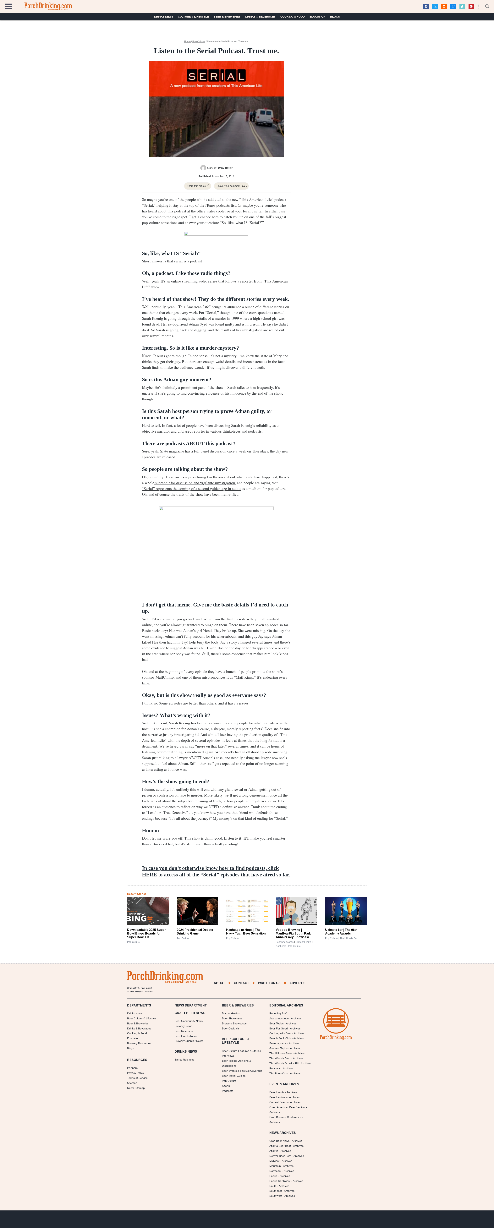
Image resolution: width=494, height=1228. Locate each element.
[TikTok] (462, 6)
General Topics (278, 1048)
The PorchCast (278, 1073)
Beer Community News (189, 1020)
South (273, 1185)
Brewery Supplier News (189, 1041)
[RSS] (444, 6)
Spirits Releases (184, 1059)
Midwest (274, 1160)
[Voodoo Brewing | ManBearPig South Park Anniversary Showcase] (296, 911)
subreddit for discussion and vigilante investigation (194, 482)
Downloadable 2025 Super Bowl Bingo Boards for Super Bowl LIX (146, 933)
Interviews (228, 1055)
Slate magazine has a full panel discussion (192, 451)
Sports (226, 1085)
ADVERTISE (298, 983)
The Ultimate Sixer (280, 1053)
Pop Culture (198, 41)
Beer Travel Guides (233, 1075)
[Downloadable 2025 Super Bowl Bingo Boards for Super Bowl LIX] (148, 911)
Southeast (275, 1190)
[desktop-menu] (8, 6)
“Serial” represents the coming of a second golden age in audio (191, 488)
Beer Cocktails (230, 1028)
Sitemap (132, 1082)
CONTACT (241, 983)
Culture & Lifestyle (193, 16)
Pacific (273, 1175)
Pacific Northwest (279, 1180)
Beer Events (276, 1092)
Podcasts (227, 1090)
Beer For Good (278, 1028)
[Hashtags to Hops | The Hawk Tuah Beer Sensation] (247, 911)
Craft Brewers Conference (285, 1117)
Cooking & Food (292, 16)
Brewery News (183, 1026)
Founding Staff (278, 1013)
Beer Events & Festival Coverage (242, 1070)
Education (317, 16)
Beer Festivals (278, 1097)
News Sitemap (136, 1087)
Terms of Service (137, 1077)
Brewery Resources (139, 1043)
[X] (435, 6)
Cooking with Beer (280, 1033)
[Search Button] (485, 6)
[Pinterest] (471, 6)
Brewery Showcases (234, 1023)
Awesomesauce (279, 1018)
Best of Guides (231, 1013)
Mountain (275, 1165)
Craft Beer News (279, 1141)
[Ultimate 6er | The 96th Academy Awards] (346, 911)
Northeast (281, 946)
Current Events (303, 942)
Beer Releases (184, 1031)
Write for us (269, 983)
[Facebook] (426, 6)
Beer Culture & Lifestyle (141, 1018)
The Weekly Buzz (280, 1058)
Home (187, 41)
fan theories (216, 477)
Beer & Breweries (227, 16)
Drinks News (163, 16)
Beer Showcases (285, 942)
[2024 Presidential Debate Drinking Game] (197, 911)
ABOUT (219, 983)
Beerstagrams (278, 1043)
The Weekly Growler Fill (284, 1063)
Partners (132, 1068)
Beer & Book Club (280, 1038)
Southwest (275, 1196)
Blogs (335, 16)
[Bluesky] (453, 6)
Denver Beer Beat (280, 1155)
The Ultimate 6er (348, 938)
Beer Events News (186, 1036)
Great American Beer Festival (287, 1107)
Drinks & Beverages (260, 16)
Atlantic (273, 1151)
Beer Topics (276, 1023)
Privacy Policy (135, 1073)
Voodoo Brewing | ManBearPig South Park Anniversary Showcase (293, 933)
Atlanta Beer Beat (280, 1146)
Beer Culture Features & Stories (241, 1050)
